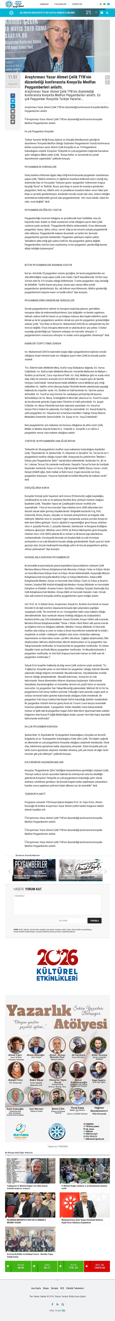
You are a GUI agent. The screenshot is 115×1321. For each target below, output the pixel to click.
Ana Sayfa (36, 1288)
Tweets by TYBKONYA (58, 1146)
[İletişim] (101, 12)
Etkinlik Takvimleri (75, 1288)
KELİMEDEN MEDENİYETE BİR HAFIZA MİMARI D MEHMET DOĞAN (52, 12)
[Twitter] (13, 101)
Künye (46, 1288)
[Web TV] (104, 4)
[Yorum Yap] (13, 121)
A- (107, 82)
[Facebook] (13, 95)
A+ (107, 77)
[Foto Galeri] (108, 4)
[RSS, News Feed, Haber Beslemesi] (57, 1304)
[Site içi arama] (107, 12)
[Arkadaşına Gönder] (13, 111)
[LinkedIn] (13, 106)
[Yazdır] (13, 116)
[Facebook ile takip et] (52, 1304)
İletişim (54, 1288)
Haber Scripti (55, 1310)
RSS (62, 1288)
